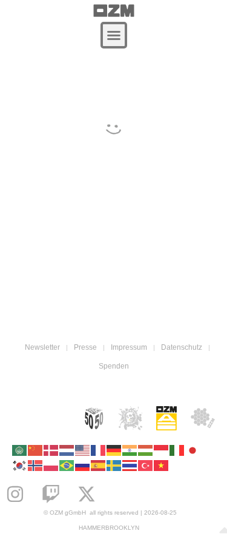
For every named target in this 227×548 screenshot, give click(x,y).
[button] (113, 35)
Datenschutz (181, 347)
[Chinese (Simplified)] (36, 449)
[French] (99, 449)
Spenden (114, 366)
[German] (114, 449)
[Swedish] (114, 464)
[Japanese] (193, 449)
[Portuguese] (67, 464)
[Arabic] (20, 449)
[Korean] (20, 464)
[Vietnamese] (161, 464)
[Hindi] (130, 449)
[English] (83, 449)
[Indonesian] (161, 449)
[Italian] (177, 449)
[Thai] (130, 464)
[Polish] (51, 464)
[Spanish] (99, 464)
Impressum (129, 347)
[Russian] (83, 464)
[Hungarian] (146, 449)
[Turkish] (146, 464)
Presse (85, 347)
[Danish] (51, 449)
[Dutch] (67, 449)
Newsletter (42, 347)
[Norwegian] (36, 464)
